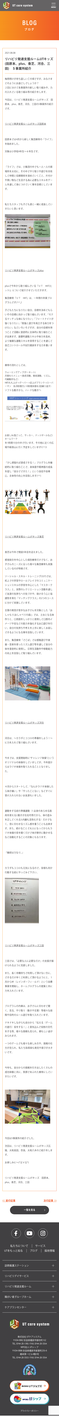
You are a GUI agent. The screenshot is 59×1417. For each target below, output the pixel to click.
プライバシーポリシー (29, 1411)
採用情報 (49, 1250)
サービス (40, 1246)
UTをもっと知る (13, 1250)
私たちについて (19, 1246)
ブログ (34, 1250)
